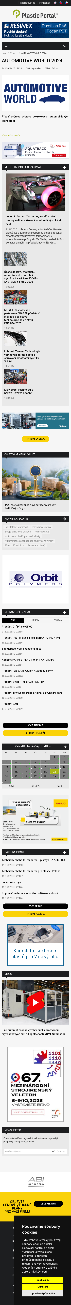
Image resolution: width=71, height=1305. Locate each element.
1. (55, 757)
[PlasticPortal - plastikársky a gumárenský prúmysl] (35, 14)
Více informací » (11, 135)
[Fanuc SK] (35, 819)
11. (16, 767)
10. (6, 767)
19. (25, 771)
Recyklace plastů (36, 545)
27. (35, 776)
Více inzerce (35, 725)
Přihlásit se (45, 2)
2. (64, 757)
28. (45, 776)
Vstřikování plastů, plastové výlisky (22, 536)
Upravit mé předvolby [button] (43, 1293)
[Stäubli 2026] (35, 421)
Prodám (58, 620)
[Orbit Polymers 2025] (35, 579)
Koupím (35, 620)
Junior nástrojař (11, 882)
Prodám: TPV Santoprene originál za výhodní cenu (32, 692)
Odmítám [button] (42, 1286)
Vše (13, 620)
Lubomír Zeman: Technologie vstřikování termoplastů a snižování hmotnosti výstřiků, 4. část (33, 220)
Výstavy (14, 53)
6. (35, 762)
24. (6, 776)
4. (16, 762)
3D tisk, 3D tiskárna (14, 545)
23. (64, 771)
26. (25, 776)
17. (6, 771)
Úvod (4, 53)
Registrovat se (27, 2)
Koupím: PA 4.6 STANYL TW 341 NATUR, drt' (28, 659)
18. (16, 771)
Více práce (35, 906)
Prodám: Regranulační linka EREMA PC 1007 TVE (31, 637)
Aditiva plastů (42, 531)
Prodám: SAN (10, 703)
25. (16, 776)
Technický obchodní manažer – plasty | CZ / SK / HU (33, 860)
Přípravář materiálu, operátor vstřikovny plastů (30, 893)
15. (54, 767)
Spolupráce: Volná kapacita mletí (21, 648)
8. (55, 762)
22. (54, 771)
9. (64, 762)
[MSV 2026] (35, 1084)
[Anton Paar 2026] (35, 150)
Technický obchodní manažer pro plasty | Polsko (31, 871)
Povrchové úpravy (42, 527)
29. (54, 776)
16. (64, 767)
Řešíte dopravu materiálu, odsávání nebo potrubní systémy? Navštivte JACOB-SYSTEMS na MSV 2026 (21, 276)
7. (45, 762)
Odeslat (60, 1151)
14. (45, 767)
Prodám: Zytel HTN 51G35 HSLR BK (23, 681)
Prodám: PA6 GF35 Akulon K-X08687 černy (27, 670)
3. (7, 762)
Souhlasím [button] (43, 1279)
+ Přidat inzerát (35, 733)
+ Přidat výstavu (35, 439)
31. (6, 781)
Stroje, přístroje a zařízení (18, 531)
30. (64, 776)
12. (25, 767)
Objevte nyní (48, 1203)
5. (26, 762)
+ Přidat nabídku (35, 914)
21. (45, 771)
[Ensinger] (35, 945)
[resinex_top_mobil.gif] (35, 30)
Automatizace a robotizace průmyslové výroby (29, 541)
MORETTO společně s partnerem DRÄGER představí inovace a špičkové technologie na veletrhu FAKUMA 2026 (21, 317)
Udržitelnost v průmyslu (17, 527)
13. (35, 767)
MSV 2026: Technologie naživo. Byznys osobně (18, 391)
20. (35, 771)
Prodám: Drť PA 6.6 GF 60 (17, 626)
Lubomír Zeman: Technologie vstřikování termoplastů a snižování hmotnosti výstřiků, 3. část (22, 356)
